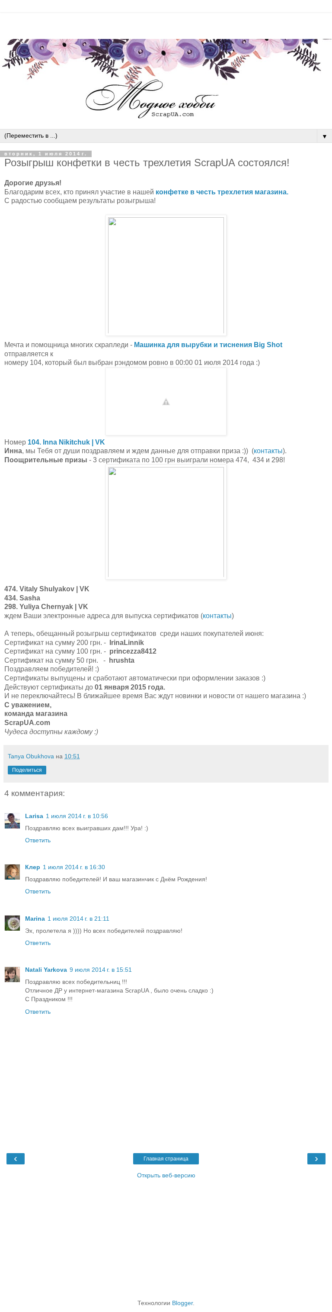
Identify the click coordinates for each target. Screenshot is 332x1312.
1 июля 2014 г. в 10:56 (77, 815)
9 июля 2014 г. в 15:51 (101, 969)
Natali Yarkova (46, 969)
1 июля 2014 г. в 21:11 (78, 918)
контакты (268, 451)
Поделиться (27, 770)
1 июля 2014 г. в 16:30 (74, 867)
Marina (35, 918)
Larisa (34, 815)
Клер (32, 867)
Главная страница (166, 1159)
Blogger (182, 1302)
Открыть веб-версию (166, 1175)
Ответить (38, 840)
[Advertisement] (166, 24)
